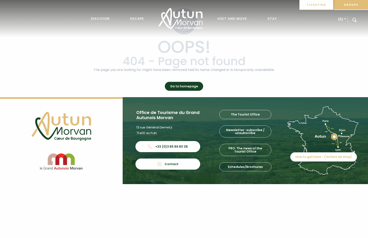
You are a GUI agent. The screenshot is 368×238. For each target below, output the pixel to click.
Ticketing (316, 5)
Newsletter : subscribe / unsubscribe (245, 131)
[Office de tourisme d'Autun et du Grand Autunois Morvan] (180, 18)
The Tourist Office (245, 114)
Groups (351, 5)
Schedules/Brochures (245, 167)
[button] (354, 19)
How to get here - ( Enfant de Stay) (323, 157)
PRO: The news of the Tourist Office (245, 149)
